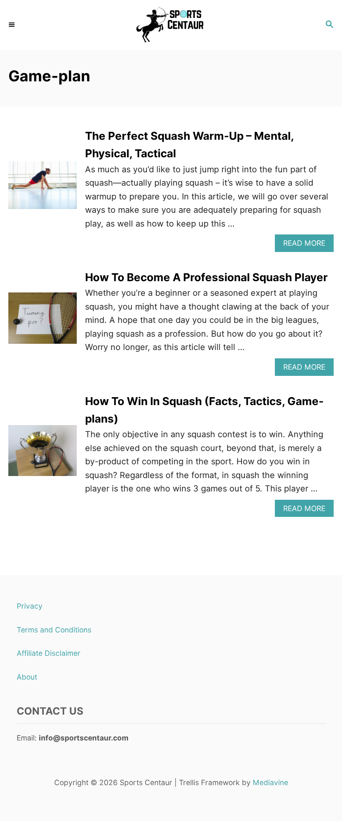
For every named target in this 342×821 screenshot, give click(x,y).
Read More (307, 245)
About (27, 676)
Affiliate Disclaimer (48, 653)
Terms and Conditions (54, 629)
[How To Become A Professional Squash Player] (42, 322)
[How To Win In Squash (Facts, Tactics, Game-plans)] (42, 455)
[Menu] (12, 25)
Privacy (30, 606)
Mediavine (270, 782)
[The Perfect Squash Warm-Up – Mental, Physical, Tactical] (42, 189)
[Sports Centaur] (171, 25)
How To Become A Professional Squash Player (206, 277)
